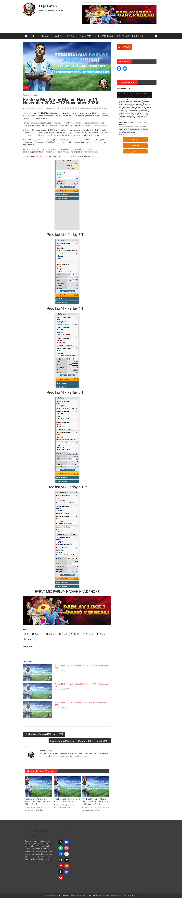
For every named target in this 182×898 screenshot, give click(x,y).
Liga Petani (48, 6)
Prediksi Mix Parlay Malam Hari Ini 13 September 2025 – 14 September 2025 (95, 801)
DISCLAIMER (137, 36)
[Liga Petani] (26, 36)
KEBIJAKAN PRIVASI (104, 36)
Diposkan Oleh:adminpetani (34, 108)
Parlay (26, 88)
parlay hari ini (69, 108)
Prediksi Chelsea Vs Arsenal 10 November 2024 (44, 734)
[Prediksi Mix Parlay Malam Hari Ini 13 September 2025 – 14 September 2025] (95, 786)
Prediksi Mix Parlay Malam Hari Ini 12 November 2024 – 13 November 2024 (79, 741)
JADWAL (59, 36)
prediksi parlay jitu (102, 108)
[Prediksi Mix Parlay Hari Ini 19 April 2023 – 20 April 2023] (67, 786)
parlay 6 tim (61, 108)
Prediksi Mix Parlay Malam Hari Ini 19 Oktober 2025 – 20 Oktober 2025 (38, 801)
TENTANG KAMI (84, 36)
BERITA (34, 36)
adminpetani (45, 807)
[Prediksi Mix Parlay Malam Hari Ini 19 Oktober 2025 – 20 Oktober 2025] (38, 786)
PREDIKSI (45, 36)
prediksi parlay (91, 108)
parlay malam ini (80, 108)
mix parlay (52, 108)
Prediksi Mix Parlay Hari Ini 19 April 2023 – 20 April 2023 (67, 800)
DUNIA (69, 36)
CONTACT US (123, 36)
